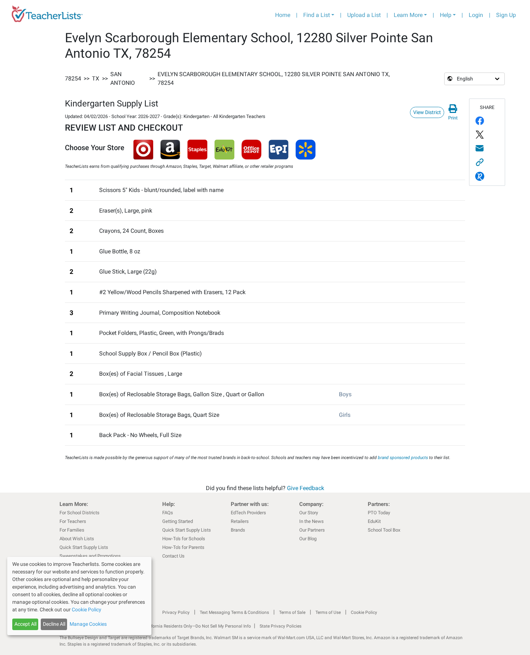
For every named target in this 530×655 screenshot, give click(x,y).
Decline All (54, 624)
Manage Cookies (88, 624)
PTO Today (379, 512)
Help (445, 15)
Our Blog (308, 538)
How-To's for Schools (183, 538)
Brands (238, 530)
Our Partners (312, 530)
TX (95, 78)
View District (427, 112)
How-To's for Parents (183, 547)
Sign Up (506, 15)
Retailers (240, 521)
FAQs (167, 512)
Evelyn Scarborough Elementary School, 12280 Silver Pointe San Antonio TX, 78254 (274, 78)
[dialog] (79, 596)
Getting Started (177, 521)
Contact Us (173, 556)
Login (476, 15)
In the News (311, 521)
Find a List (316, 15)
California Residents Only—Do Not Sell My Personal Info (197, 626)
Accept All (25, 624)
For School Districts (79, 512)
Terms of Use (328, 612)
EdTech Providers (248, 512)
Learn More (408, 15)
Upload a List (364, 15)
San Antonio (122, 78)
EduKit (374, 521)
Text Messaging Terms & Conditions (234, 612)
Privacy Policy (176, 612)
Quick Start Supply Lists (83, 547)
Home (282, 15)
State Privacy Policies (280, 626)
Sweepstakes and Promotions (90, 556)
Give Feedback (305, 488)
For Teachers (72, 521)
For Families (71, 530)
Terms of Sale (292, 612)
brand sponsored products (403, 457)
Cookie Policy (364, 612)
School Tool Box (384, 530)
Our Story (308, 512)
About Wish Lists (76, 538)
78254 (73, 78)
